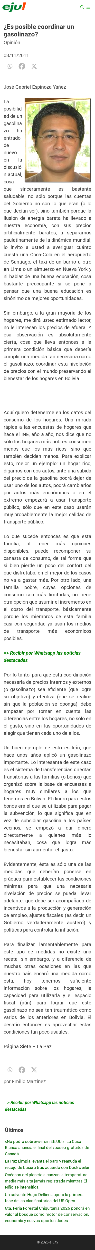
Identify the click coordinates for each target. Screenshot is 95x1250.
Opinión (12, 42)
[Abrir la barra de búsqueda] (82, 7)
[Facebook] (22, 66)
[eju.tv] (14, 7)
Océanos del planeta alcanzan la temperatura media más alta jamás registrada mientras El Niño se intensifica (46, 1181)
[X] (34, 66)
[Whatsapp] (9, 66)
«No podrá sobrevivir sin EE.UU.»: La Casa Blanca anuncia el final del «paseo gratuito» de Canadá (47, 1147)
